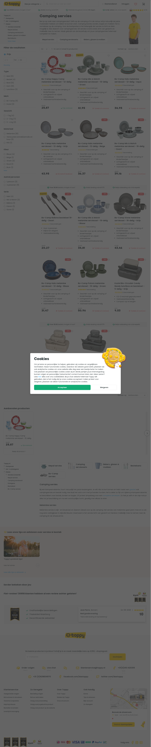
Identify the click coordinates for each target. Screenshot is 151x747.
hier (39, 377)
